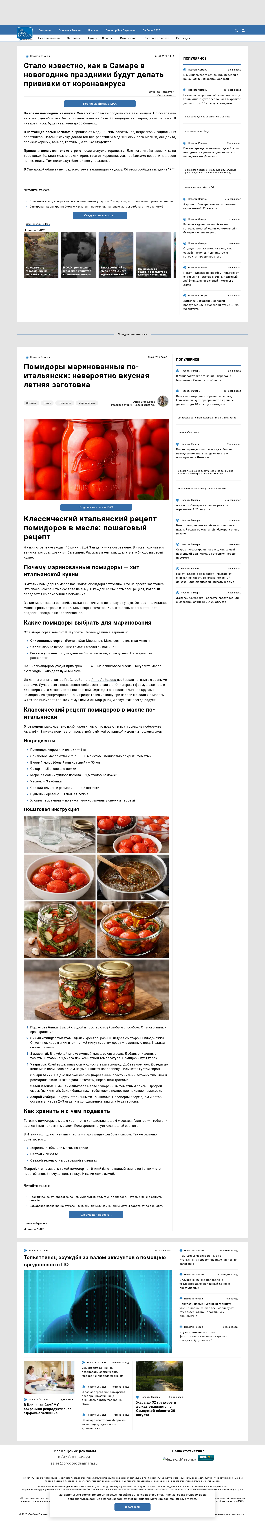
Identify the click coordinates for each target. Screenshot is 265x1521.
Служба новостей (161, 92)
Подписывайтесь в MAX (100, 103)
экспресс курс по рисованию (202, 116)
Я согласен (132, 1507)
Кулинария (65, 403)
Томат (47, 403)
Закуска (31, 403)
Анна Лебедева (144, 401)
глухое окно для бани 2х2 (199, 187)
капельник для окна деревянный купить (202, 488)
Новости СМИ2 (34, 230)
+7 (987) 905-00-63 (93, 1489)
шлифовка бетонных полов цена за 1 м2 (201, 417)
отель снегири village (38, 224)
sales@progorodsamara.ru (74, 1463)
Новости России (197, 143)
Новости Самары (40, 56)
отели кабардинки (36, 1223)
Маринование (87, 403)
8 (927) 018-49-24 (74, 1457)
